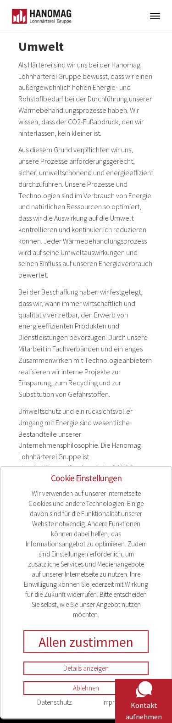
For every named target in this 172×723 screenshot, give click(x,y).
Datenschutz (54, 702)
